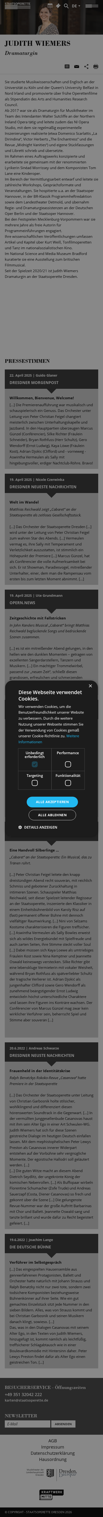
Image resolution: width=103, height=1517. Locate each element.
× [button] (90, 686)
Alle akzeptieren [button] (52, 802)
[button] (37, 827)
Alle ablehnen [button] (52, 815)
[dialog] (51, 758)
